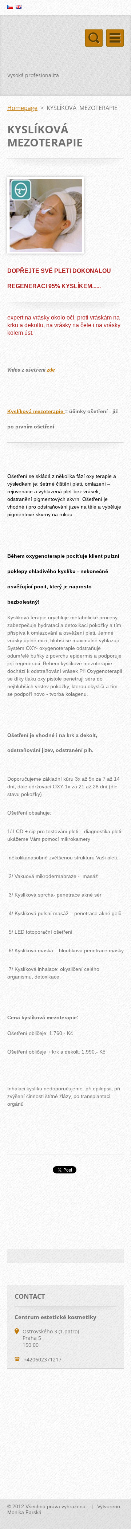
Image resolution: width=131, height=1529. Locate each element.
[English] (18, 6)
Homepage (22, 108)
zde (51, 369)
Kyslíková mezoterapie (36, 411)
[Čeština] (10, 6)
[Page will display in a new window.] (45, 251)
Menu (115, 38)
